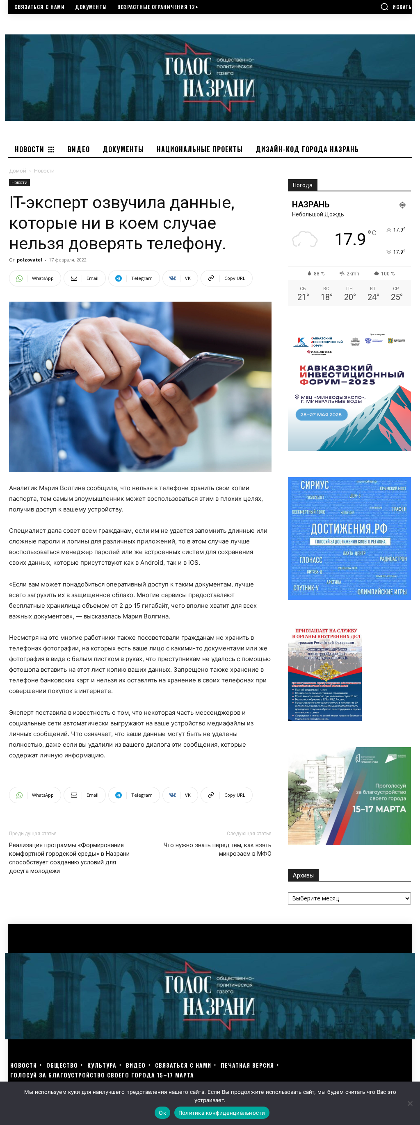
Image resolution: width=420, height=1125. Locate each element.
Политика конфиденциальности (221, 1112)
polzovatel (29, 260)
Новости (19, 182)
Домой (17, 170)
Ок (162, 1112)
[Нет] (410, 1103)
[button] (396, 6)
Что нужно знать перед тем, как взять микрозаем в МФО (218, 849)
